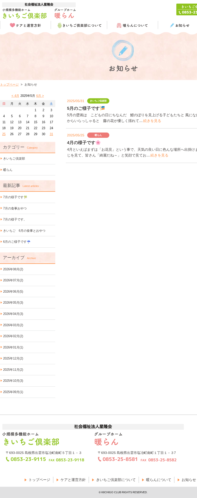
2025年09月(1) (13, 392)
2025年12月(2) (13, 358)
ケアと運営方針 (73, 480)
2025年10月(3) (13, 380)
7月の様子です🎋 (15, 197)
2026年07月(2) (13, 280)
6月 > (40, 96)
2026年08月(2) (13, 269)
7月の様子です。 (15, 219)
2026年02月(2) (13, 336)
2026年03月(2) (13, 325)
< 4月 (15, 96)
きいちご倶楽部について (116, 480)
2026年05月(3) (13, 302)
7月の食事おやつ (15, 208)
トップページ (9, 84)
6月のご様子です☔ (17, 241)
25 (4, 134)
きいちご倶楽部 (14, 158)
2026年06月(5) (13, 291)
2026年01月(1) (13, 347)
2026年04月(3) (13, 314)
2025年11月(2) (13, 369)
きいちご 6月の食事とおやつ (24, 230)
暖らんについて (158, 480)
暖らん (7, 170)
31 (51, 134)
